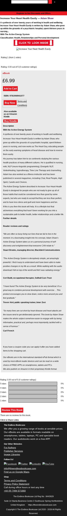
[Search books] (50, 2)
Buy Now (10, 102)
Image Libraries (12, 454)
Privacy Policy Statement (16, 484)
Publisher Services (13, 451)
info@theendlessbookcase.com (20, 468)
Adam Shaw (47, 18)
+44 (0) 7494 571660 (15, 490)
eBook (6, 73)
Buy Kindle (10, 121)
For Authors (10, 447)
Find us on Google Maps (16, 472)
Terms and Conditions (22, 103)
